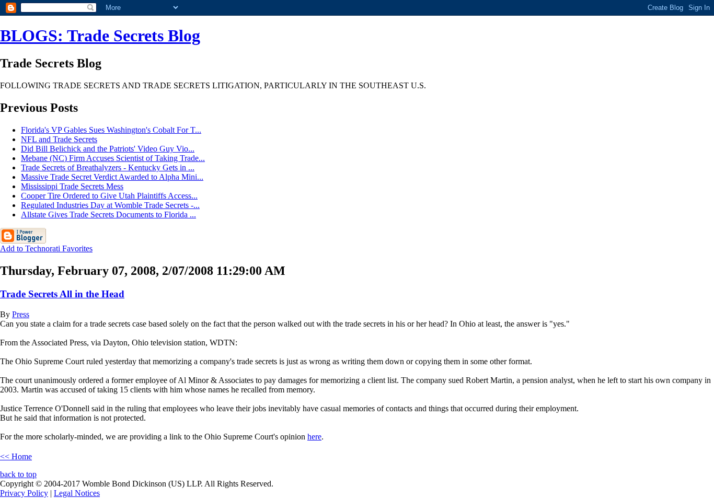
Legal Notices (77, 493)
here (314, 436)
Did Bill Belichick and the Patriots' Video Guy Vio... (107, 148)
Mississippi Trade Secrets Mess (72, 186)
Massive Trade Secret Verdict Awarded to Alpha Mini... (112, 176)
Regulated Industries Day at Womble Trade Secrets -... (110, 205)
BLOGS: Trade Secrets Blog (100, 35)
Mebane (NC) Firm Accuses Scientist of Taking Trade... (113, 158)
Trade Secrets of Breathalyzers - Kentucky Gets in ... (107, 167)
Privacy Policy (24, 493)
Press (20, 314)
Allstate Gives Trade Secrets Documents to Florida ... (108, 214)
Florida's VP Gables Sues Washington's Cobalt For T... (111, 129)
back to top (18, 474)
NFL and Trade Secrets (59, 139)
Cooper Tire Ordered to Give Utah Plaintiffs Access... (109, 195)
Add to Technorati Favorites (46, 248)
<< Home (16, 456)
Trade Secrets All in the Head (62, 293)
